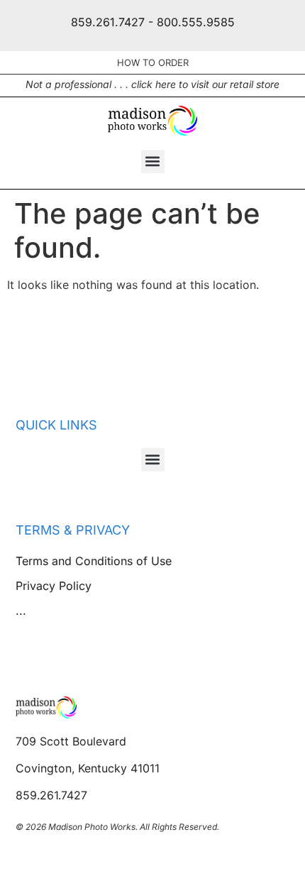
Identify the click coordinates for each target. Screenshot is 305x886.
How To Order (153, 62)
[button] (153, 161)
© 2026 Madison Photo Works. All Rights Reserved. (117, 826)
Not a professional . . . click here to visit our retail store (152, 84)
